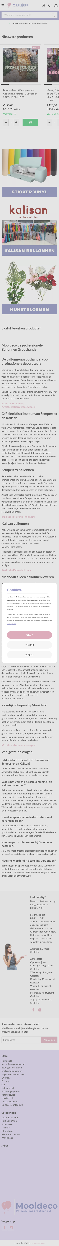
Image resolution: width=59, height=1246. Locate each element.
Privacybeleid (11, 624)
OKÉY (29, 635)
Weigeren (29, 654)
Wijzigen (29, 644)
